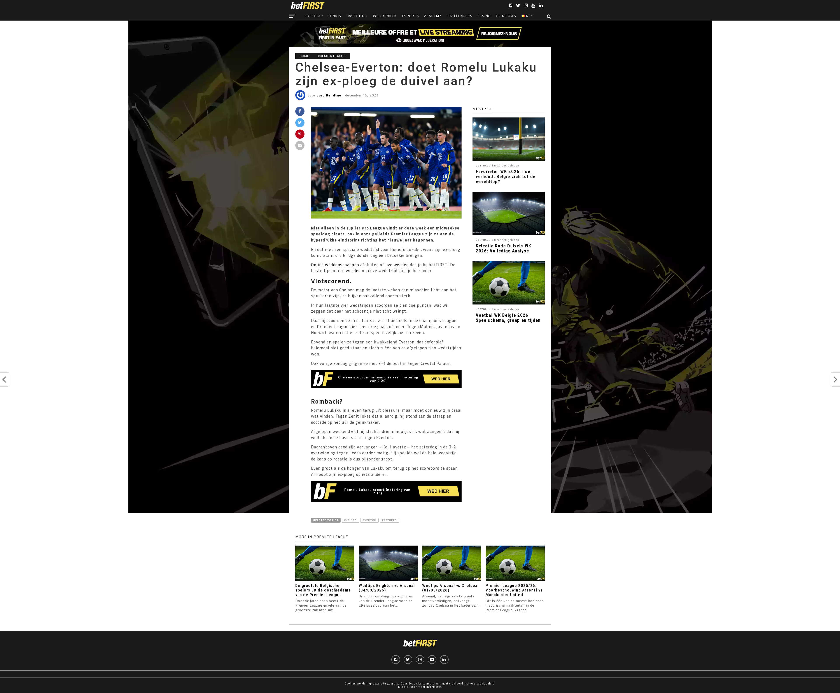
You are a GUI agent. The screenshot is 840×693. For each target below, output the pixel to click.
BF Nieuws (506, 15)
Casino (484, 15)
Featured (389, 520)
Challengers (459, 15)
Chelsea (350, 520)
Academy (432, 15)
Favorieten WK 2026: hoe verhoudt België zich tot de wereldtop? (506, 176)
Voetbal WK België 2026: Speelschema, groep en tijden (508, 318)
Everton (369, 520)
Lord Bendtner (330, 95)
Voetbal (312, 15)
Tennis (334, 15)
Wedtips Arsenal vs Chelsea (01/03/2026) (450, 588)
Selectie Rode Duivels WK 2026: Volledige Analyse (503, 248)
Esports (410, 15)
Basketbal (357, 15)
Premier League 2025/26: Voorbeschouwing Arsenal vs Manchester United (514, 590)
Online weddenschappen (335, 265)
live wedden (397, 265)
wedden (353, 271)
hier (407, 686)
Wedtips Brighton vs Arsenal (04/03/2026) (387, 588)
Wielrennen (385, 15)
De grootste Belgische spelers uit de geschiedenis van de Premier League (323, 590)
